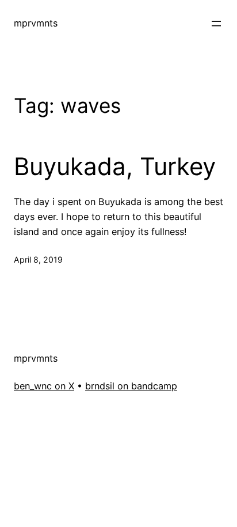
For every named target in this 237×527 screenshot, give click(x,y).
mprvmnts (36, 23)
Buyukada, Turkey (115, 166)
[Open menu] (216, 24)
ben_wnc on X (44, 386)
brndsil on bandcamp (131, 386)
